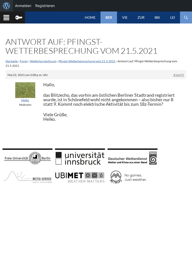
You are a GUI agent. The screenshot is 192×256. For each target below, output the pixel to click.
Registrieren (45, 6)
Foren (24, 61)
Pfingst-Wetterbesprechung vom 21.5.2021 (87, 61)
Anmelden (23, 6)
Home (90, 17)
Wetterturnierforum (43, 61)
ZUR (141, 17)
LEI (172, 17)
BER (109, 17)
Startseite (12, 61)
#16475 (179, 75)
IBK (157, 17)
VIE (125, 17)
